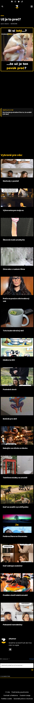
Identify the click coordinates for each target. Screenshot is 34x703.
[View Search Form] (1, 6)
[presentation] (17, 168)
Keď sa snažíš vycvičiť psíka (15, 507)
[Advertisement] (17, 135)
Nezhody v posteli (11, 181)
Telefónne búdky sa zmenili (15, 477)
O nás (7, 692)
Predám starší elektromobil (15, 595)
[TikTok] (22, 1)
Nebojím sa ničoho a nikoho (15, 448)
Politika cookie (6, 699)
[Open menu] (32, 6)
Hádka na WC (9, 360)
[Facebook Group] (18, 1)
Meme (2, 15)
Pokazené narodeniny (12, 624)
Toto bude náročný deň (13, 330)
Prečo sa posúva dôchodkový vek (16, 299)
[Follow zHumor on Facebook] (10, 649)
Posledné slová (9, 389)
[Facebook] (11, 1)
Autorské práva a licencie (23, 699)
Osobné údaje (25, 695)
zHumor (6, 24)
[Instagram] (15, 1)
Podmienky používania (20, 692)
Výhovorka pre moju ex (13, 210)
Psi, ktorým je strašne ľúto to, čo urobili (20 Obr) (17, 113)
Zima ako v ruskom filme (14, 269)
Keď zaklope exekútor (12, 566)
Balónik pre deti (10, 419)
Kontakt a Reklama (11, 695)
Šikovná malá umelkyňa (14, 240)
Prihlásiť (31, 659)
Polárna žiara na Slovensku (15, 536)
